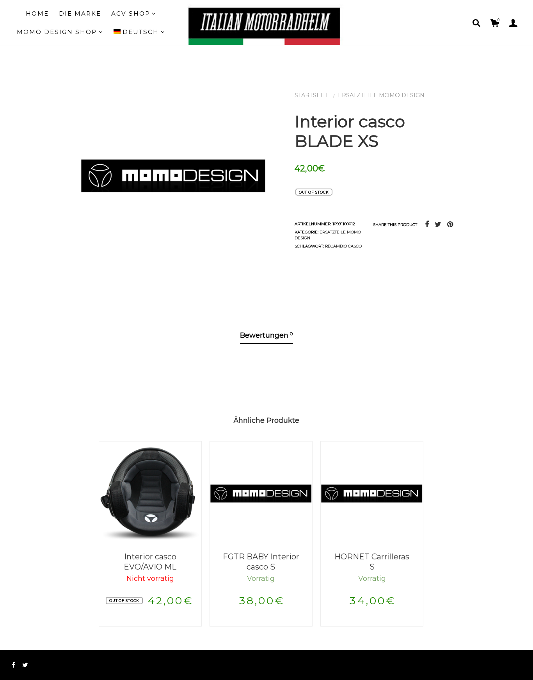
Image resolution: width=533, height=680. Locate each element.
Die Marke (80, 13)
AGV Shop (130, 13)
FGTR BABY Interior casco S (261, 562)
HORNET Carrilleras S (371, 562)
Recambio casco (343, 246)
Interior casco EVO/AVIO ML (150, 562)
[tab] (266, 336)
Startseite (312, 95)
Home (37, 13)
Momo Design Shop (57, 32)
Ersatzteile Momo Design (381, 95)
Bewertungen (266, 335)
